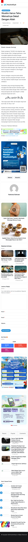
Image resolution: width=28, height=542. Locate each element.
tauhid (18, 177)
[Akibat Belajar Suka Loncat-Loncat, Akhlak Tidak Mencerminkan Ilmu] (6, 473)
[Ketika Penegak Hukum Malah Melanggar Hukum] (6, 459)
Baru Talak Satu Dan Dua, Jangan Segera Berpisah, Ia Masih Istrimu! (17, 502)
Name (3, 311)
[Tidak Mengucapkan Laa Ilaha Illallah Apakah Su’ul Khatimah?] (21, 253)
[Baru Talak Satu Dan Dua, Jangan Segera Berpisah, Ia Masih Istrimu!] (5, 502)
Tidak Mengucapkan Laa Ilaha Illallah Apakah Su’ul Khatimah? (21, 260)
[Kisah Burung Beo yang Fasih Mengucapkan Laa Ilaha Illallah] (7, 269)
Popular (13, 433)
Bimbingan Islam (5, 10)
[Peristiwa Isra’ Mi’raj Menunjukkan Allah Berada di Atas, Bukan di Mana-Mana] (21, 269)
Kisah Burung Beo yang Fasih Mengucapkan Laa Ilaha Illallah (7, 275)
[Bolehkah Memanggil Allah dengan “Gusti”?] (7, 253)
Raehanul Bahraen (7, 23)
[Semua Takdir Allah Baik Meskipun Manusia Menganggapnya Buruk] (6, 441)
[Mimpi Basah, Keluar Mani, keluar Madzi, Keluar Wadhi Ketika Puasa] (5, 510)
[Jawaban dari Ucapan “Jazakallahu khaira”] (5, 488)
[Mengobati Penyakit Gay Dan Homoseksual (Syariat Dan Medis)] (5, 524)
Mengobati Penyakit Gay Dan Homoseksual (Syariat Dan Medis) (18, 524)
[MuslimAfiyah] (10, 5)
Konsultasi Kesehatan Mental (14, 140)
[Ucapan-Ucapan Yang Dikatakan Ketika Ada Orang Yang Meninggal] (5, 495)
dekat (10, 177)
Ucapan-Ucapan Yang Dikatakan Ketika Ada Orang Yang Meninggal (18, 494)
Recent (4, 433)
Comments (23, 433)
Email (3, 317)
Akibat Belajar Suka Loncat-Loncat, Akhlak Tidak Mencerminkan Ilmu (18, 472)
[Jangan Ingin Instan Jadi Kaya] (6, 466)
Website (3, 323)
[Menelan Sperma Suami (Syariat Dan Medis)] (5, 517)
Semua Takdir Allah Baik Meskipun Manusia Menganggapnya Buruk (17, 440)
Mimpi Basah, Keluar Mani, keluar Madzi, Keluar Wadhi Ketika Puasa (19, 509)
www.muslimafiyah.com (11, 135)
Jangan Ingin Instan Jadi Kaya (18, 463)
